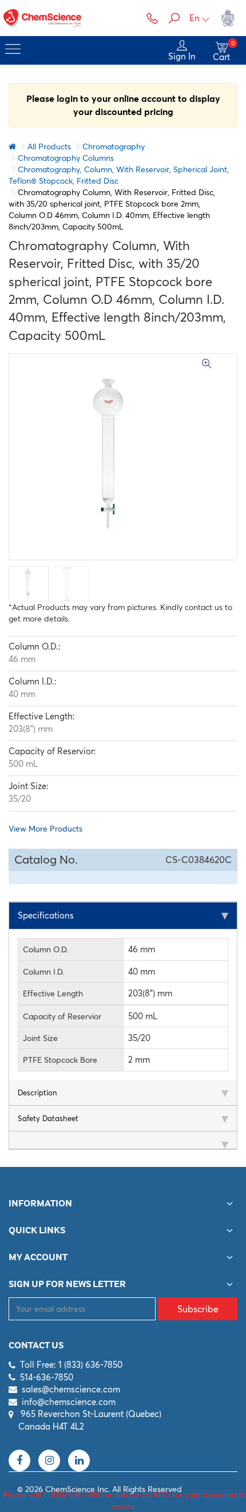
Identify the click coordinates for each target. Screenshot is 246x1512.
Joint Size (40, 1038)
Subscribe (198, 1309)
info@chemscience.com (69, 1401)
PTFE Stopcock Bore (60, 1060)
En (194, 18)
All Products (49, 146)
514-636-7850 (46, 1377)
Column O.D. (45, 949)
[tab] (123, 916)
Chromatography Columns (66, 158)
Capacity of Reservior (62, 1016)
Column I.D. (43, 972)
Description (37, 1092)
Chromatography (113, 146)
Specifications (46, 915)
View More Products (45, 829)
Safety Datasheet (48, 1118)
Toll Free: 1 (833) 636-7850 (71, 1364)
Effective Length (53, 993)
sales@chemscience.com (71, 1389)
